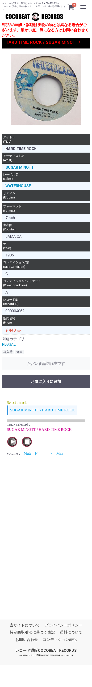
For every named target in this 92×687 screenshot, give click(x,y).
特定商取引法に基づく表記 (32, 632)
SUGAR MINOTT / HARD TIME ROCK (42, 410)
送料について (71, 632)
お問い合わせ (26, 639)
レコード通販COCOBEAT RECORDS (46, 650)
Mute (27, 453)
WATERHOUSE (18, 186)
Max (59, 453)
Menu (83, 4)
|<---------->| (44, 453)
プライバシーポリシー (63, 625)
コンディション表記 (60, 639)
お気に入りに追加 (46, 381)
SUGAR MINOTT (19, 167)
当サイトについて (25, 625)
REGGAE (9, 344)
